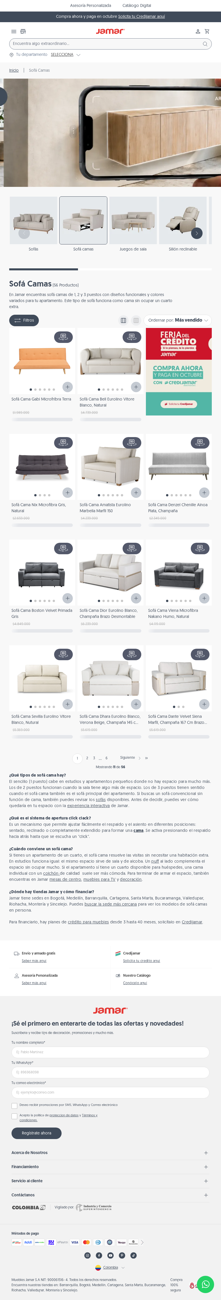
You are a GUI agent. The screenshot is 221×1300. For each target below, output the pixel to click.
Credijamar (192, 922)
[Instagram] (87, 1255)
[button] (207, 31)
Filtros (28, 320)
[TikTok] (133, 1255)
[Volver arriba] (205, 1265)
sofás (101, 800)
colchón (51, 874)
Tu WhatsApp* (22, 1063)
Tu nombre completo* (28, 1043)
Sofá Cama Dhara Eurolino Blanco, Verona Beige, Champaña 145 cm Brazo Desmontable (110, 723)
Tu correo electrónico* (29, 1083)
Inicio (14, 71)
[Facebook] (99, 1255)
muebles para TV (99, 880)
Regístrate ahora (36, 1133)
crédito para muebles (88, 922)
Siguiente (127, 758)
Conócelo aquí (135, 983)
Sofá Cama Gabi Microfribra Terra (41, 399)
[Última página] (146, 758)
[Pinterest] (122, 1255)
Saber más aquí (34, 961)
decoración (131, 880)
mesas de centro (65, 880)
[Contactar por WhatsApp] (205, 1284)
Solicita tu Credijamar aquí (141, 17)
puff (155, 861)
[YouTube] (110, 1255)
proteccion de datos (64, 1115)
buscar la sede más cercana (111, 904)
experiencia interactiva (88, 806)
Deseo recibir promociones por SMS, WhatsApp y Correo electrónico (69, 1105)
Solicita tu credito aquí (141, 961)
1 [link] (77, 758)
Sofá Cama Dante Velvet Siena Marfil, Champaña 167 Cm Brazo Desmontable (176, 723)
